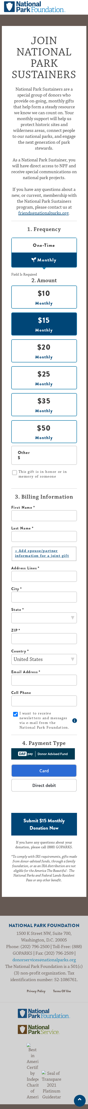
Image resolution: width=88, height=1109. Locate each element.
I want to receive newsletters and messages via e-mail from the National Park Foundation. (44, 720)
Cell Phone (21, 692)
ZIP (14, 630)
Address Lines (24, 568)
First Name (21, 507)
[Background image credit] (74, 720)
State (16, 609)
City (15, 589)
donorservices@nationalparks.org (44, 960)
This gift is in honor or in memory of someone (43, 474)
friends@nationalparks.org (43, 213)
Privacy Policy (36, 991)
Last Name (21, 528)
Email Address (24, 672)
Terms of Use (62, 991)
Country (18, 651)
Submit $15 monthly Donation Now (44, 824)
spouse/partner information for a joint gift (42, 553)
